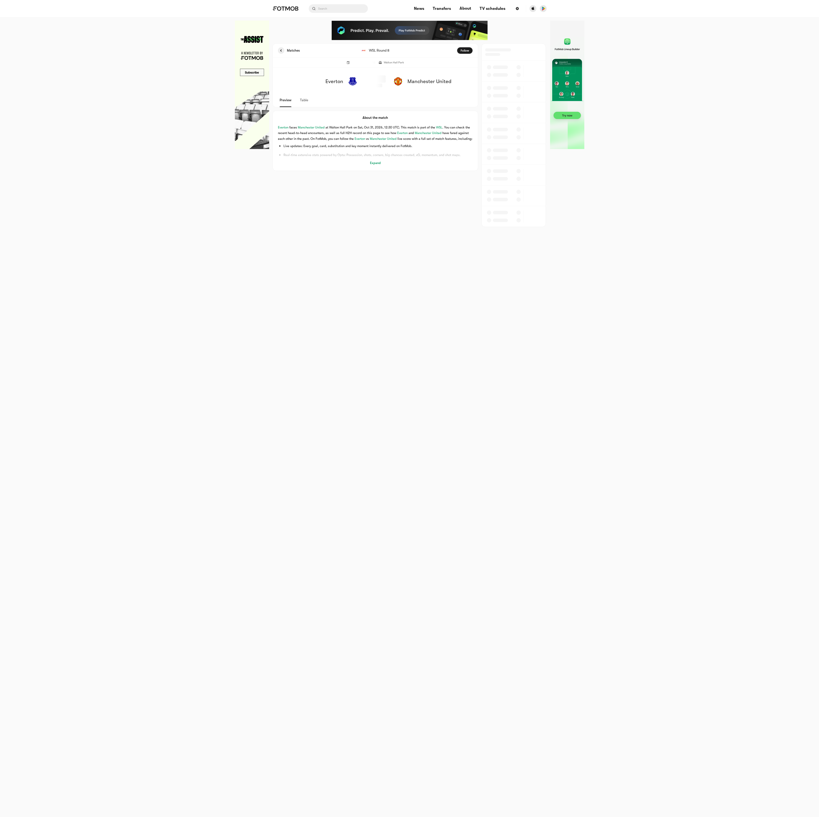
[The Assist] (252, 85)
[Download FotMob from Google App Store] (543, 8)
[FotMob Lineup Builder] (567, 85)
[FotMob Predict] (410, 30)
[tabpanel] (410, 135)
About (465, 8)
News (419, 9)
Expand (375, 163)
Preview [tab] (285, 100)
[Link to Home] (285, 8)
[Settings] (517, 8)
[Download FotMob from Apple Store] (533, 8)
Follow (465, 50)
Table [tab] (304, 100)
